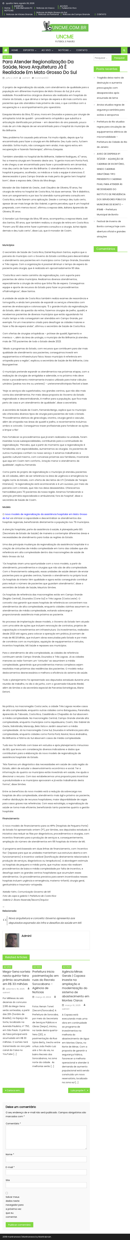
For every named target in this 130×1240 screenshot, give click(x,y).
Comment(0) (41, 77)
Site (8, 1180)
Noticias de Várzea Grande (19, 14)
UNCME (65, 36)
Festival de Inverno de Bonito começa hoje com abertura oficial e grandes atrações (111, 229)
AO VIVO (64, 6)
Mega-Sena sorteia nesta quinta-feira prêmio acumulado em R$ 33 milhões (16, 978)
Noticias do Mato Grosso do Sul (51, 12)
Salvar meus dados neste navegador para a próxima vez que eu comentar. (14, 1206)
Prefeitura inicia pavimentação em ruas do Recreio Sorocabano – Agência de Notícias (45, 982)
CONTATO (101, 14)
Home (7, 8)
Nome (10, 1154)
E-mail (10, 1167)
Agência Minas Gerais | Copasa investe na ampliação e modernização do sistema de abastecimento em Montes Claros (75, 986)
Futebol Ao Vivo (69, 8)
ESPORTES (18, 6)
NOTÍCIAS (8, 10)
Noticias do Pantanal (48, 14)
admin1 (26, 77)
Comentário (13, 1123)
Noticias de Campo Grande (76, 14)
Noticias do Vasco (45, 8)
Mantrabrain (44, 1236)
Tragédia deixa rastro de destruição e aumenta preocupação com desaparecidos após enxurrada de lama (110, 88)
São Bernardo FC (24, 8)
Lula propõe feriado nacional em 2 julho (80, 1090)
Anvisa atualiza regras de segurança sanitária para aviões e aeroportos (111, 109)
